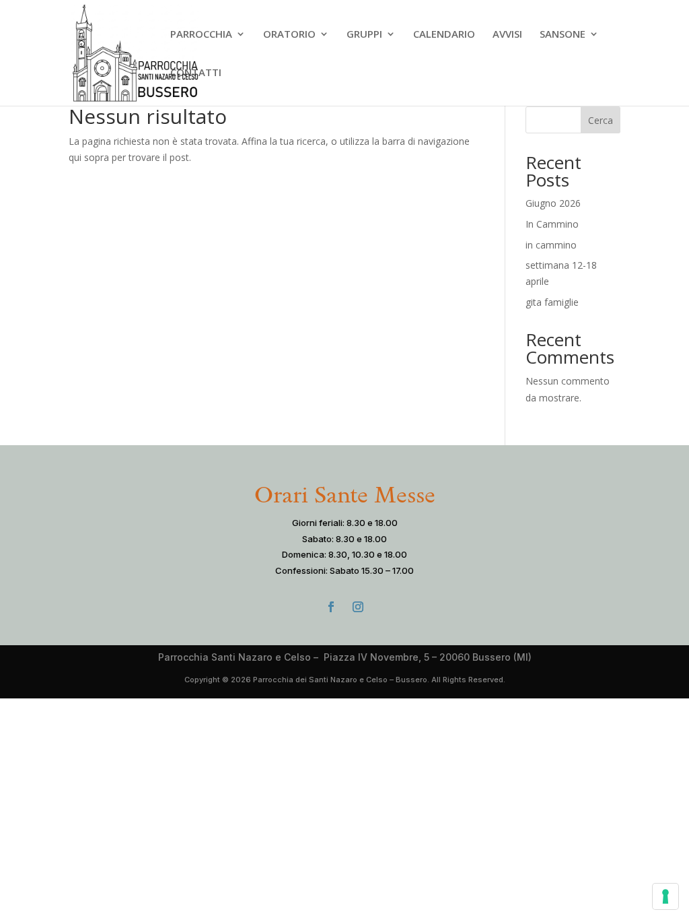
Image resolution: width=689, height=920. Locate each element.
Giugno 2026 (553, 203)
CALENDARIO (444, 34)
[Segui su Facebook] (331, 607)
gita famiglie (552, 302)
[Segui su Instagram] (358, 607)
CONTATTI (195, 73)
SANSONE (562, 34)
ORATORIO (289, 34)
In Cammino (552, 224)
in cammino (551, 244)
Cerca (600, 120)
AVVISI (507, 34)
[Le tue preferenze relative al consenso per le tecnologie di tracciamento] (665, 896)
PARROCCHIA (201, 34)
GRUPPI (364, 34)
